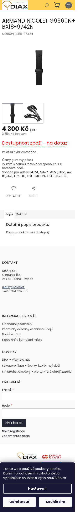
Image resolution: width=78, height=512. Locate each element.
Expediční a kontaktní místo (22, 340)
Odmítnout (19, 501)
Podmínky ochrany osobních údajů (27, 329)
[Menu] (68, 5)
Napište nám (11, 334)
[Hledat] (47, 5)
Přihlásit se (13, 423)
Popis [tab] (9, 214)
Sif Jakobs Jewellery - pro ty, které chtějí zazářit (36, 372)
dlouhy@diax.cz (13, 287)
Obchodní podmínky (17, 324)
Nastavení (37, 488)
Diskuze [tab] (21, 214)
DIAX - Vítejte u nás (16, 360)
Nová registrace (13, 431)
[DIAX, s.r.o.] (26, 456)
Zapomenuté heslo (16, 436)
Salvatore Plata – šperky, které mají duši (31, 366)
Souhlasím (55, 501)
